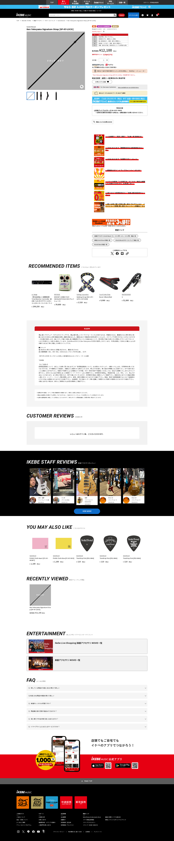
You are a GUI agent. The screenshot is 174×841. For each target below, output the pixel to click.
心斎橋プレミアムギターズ (102, 110)
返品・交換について (22, 819)
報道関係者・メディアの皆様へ (47, 822)
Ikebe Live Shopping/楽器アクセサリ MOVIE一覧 (78, 642)
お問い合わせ (42, 819)
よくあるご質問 (21, 822)
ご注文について (21, 817)
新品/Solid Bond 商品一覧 (102, 240)
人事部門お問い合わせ (45, 825)
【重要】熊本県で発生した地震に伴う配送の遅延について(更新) (87, 10)
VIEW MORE (87, 511)
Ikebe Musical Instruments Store (92, 817)
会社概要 (63, 817)
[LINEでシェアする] (122, 253)
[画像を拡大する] (81, 86)
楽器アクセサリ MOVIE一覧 (67, 660)
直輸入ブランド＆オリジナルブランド (115, 819)
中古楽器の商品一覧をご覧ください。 (88, 706)
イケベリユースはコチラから (55, 722)
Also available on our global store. (128, 87)
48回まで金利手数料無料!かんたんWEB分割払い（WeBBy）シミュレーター (121, 71)
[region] (87, 599)
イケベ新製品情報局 (88, 819)
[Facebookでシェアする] (117, 253)
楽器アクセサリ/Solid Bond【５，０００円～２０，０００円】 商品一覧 (115, 236)
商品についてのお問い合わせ (104, 122)
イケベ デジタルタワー (89, 822)
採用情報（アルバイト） (67, 825)
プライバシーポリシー (58, 831)
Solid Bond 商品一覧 (101, 244)
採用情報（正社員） (66, 822)
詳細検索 (121, 15)
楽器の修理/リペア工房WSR (113, 817)
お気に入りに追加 (100, 82)
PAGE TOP (88, 781)
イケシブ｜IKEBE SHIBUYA (90, 825)
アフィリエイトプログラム (24, 825)
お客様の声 (42, 817)
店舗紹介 (63, 819)
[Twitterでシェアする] (112, 253)
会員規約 (87, 831)
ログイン (146, 2)
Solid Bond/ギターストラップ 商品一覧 (127, 240)
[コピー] (127, 253)
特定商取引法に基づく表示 (75, 831)
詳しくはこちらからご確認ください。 (122, 714)
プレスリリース (98, 831)
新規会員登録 (154, 2)
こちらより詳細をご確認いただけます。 (60, 730)
